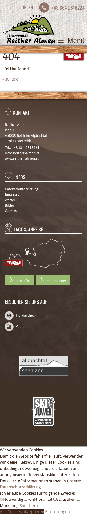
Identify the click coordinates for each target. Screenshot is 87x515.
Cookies (11, 211)
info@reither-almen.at (22, 153)
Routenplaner (56, 281)
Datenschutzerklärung (21, 189)
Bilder (9, 205)
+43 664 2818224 (68, 7)
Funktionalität (40, 499)
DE (24, 7)
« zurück (10, 79)
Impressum (13, 194)
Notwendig (13, 499)
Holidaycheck (26, 315)
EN (31, 7)
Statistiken (67, 499)
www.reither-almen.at (22, 158)
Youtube (22, 327)
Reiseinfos (22, 281)
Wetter (10, 200)
